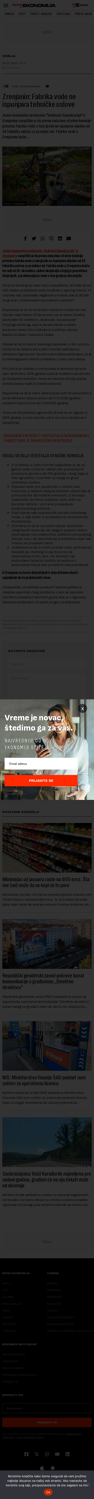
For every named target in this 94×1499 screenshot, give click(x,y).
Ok (48, 1492)
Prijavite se (41, 781)
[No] (88, 1484)
